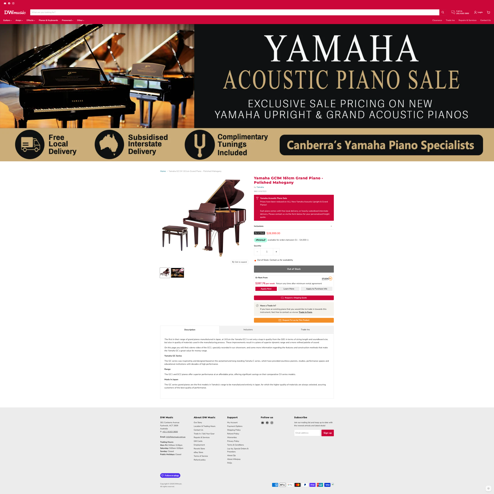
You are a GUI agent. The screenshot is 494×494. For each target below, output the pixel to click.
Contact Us (485, 20)
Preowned (67, 20)
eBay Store (198, 452)
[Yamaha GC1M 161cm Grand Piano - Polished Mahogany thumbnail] (165, 273)
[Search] (442, 12)
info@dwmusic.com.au (175, 437)
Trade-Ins (305, 329)
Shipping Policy (234, 430)
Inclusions (248, 329)
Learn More (289, 288)
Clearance (437, 20)
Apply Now (266, 288)
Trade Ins (450, 20)
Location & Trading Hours (204, 426)
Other (80, 20)
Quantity (257, 246)
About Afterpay (234, 459)
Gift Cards (198, 441)
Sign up (328, 432)
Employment (199, 445)
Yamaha (260, 187)
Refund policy (200, 459)
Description (189, 329)
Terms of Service (201, 456)
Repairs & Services (468, 20)
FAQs (229, 463)
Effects (30, 20)
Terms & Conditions (235, 445)
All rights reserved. (167, 486)
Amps (19, 20)
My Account (232, 422)
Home (163, 171)
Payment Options (234, 426)
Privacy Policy (233, 441)
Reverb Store (199, 448)
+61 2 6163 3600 (170, 431)
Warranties (232, 437)
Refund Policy (233, 433)
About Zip (231, 455)
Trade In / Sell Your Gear (204, 433)
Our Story (198, 422)
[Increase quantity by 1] (276, 251)
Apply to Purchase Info (316, 288)
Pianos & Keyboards (48, 20)
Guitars (7, 20)
